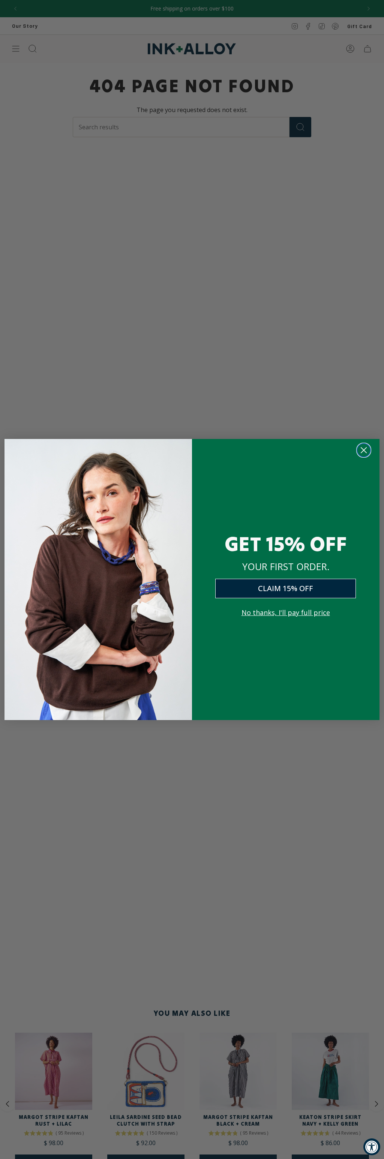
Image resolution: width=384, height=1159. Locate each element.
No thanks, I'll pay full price (286, 612)
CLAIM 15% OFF (285, 588)
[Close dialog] (363, 450)
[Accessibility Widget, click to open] (371, 1146)
